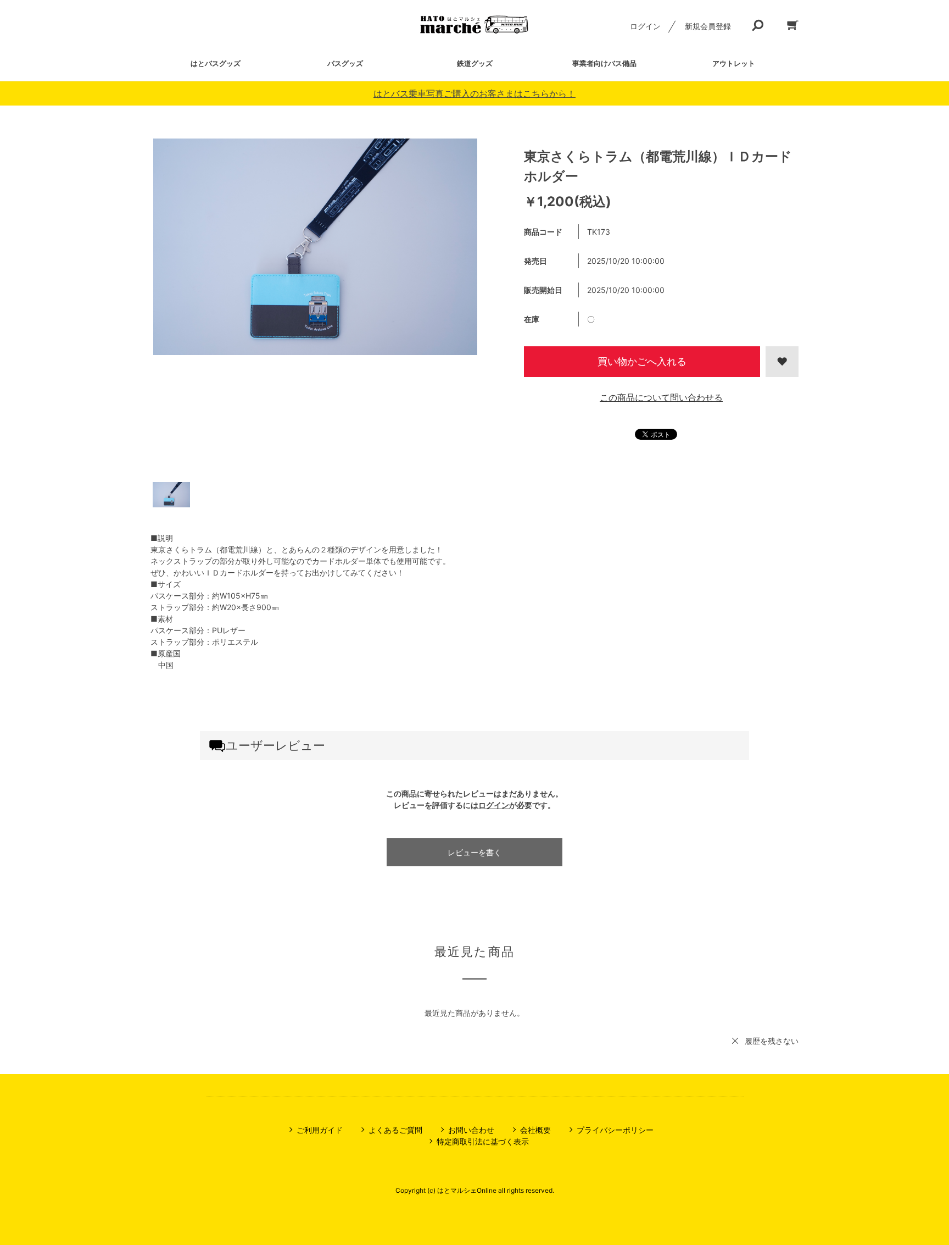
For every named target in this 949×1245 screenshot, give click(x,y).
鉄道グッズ (475, 63)
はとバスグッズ (216, 63)
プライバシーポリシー (615, 1130)
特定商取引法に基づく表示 (483, 1141)
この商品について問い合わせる (661, 397)
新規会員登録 (708, 26)
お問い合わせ (471, 1130)
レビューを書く (474, 852)
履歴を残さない (772, 1040)
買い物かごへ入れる (642, 361)
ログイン (645, 26)
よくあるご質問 (395, 1130)
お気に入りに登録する (782, 361)
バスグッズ (345, 63)
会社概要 (535, 1130)
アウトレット (733, 63)
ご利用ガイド (320, 1130)
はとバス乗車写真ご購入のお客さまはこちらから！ (474, 93)
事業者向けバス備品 (604, 63)
